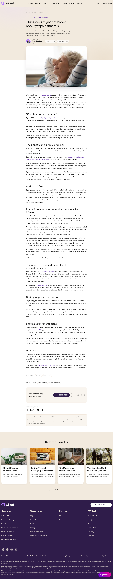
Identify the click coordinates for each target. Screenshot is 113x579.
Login (98, 3)
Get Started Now (101, 505)
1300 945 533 (107, 3)
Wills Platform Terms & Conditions (37, 556)
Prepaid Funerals (67, 3)
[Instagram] (7, 549)
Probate (45, 3)
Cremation (42, 13)
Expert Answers (35, 520)
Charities (62, 516)
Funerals (54, 3)
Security (91, 532)
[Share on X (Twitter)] (34, 410)
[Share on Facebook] (31, 410)
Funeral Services (6, 536)
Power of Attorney (7, 520)
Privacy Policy (65, 556)
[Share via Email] (41, 410)
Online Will (5, 516)
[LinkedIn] (16, 549)
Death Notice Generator (38, 536)
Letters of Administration (10, 528)
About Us (79, 3)
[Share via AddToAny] (27, 410)
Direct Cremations (42, 382)
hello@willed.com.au (95, 520)
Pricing (32, 528)
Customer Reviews (36, 532)
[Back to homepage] (7, 3)
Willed (28, 13)
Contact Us (92, 528)
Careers (91, 536)
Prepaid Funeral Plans (8, 539)
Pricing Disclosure (106, 556)
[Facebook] (3, 549)
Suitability (84, 556)
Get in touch (77, 395)
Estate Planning (33, 3)
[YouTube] (12, 549)
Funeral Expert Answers (54, 382)
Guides (34, 13)
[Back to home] (7, 504)
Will (63, 338)
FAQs (32, 516)
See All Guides (56, 490)
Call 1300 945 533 (61, 395)
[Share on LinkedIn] (37, 410)
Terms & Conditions (8, 556)
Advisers (62, 520)
